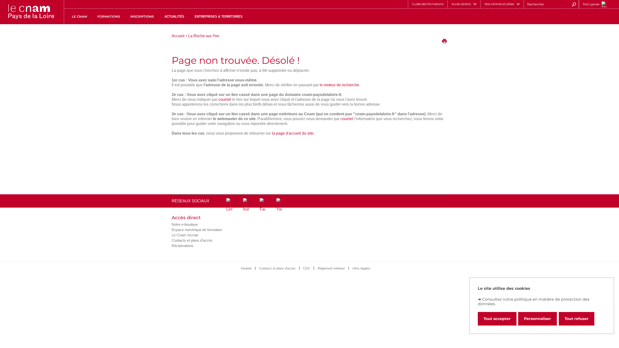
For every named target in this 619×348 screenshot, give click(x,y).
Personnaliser (537, 318)
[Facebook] (262, 205)
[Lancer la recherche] (574, 4)
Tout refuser (577, 318)
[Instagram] (246, 205)
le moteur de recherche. (340, 85)
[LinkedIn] (229, 205)
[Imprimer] (444, 41)
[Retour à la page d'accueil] (31, 12)
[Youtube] (279, 205)
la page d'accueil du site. (293, 133)
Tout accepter (497, 318)
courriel (224, 99)
